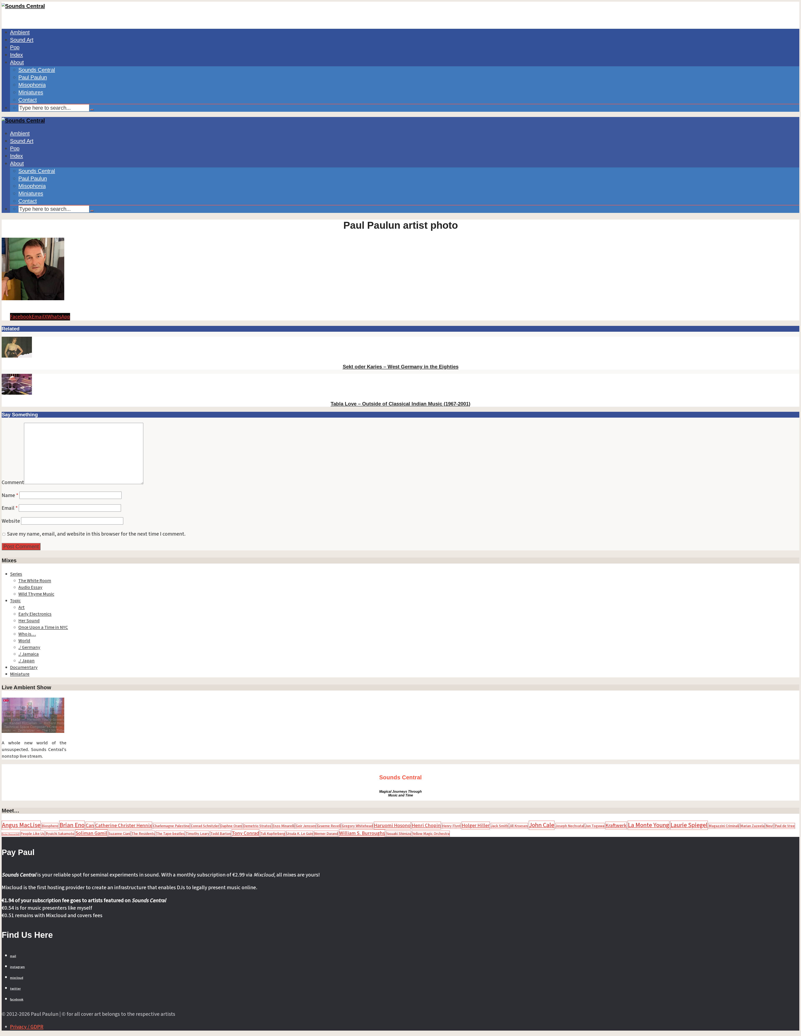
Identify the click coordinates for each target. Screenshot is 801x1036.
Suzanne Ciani (119, 833)
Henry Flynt (451, 826)
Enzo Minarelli (283, 826)
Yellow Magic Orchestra (431, 833)
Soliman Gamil (91, 833)
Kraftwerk (616, 825)
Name (10, 495)
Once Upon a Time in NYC (43, 627)
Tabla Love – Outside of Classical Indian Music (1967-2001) (400, 404)
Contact (27, 100)
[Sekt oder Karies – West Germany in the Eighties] (17, 356)
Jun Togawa (594, 826)
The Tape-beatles (170, 833)
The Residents (143, 833)
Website (11, 521)
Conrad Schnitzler (205, 826)
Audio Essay (30, 587)
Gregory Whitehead (357, 826)
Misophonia (32, 85)
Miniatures (30, 92)
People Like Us (32, 833)
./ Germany (29, 647)
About (17, 62)
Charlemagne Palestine (171, 826)
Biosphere (50, 826)
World (24, 640)
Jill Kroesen (518, 826)
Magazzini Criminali (724, 826)
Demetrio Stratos (257, 826)
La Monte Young (648, 825)
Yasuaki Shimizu (398, 833)
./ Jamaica (28, 654)
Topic (15, 600)
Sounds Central (36, 70)
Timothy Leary (197, 833)
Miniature (19, 674)
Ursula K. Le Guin (299, 833)
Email (10, 508)
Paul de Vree (785, 826)
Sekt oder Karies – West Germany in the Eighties (400, 366)
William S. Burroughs (362, 833)
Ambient (20, 32)
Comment (13, 482)
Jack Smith (499, 826)
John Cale (541, 825)
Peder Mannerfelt (10, 834)
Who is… (27, 634)
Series (16, 574)
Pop (14, 47)
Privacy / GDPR (26, 1027)
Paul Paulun (32, 77)
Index (16, 55)
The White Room (34, 580)
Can (90, 825)
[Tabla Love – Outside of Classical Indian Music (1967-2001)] (17, 393)
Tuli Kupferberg (272, 833)
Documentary (24, 667)
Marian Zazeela (752, 826)
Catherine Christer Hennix (123, 825)
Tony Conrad (245, 833)
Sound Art (21, 40)
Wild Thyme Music (36, 594)
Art (21, 607)
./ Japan (26, 660)
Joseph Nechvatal (569, 826)
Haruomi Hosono (392, 825)
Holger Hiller (476, 825)
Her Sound (29, 620)
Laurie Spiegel (689, 825)
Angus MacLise (21, 825)
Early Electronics (35, 614)
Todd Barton (220, 833)
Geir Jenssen (306, 826)
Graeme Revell (329, 826)
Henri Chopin (426, 825)
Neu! (769, 826)
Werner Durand (326, 833)
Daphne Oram (231, 826)
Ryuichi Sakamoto (60, 833)
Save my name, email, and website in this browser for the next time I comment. (96, 534)
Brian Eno (71, 825)
